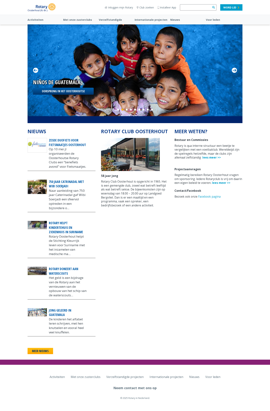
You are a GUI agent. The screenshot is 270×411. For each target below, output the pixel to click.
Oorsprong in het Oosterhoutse (63, 91)
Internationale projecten (151, 19)
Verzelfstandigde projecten (125, 377)
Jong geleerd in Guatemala (60, 312)
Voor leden (213, 19)
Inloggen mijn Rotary (120, 7)
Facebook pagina (209, 197)
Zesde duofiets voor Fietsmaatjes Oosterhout (67, 142)
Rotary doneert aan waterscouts (63, 271)
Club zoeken (146, 7)
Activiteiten (35, 19)
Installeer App (168, 7)
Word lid (229, 7)
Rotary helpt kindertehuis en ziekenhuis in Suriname (66, 227)
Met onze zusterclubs (77, 19)
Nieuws (175, 19)
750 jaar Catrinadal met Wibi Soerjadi (66, 183)
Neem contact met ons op (135, 388)
